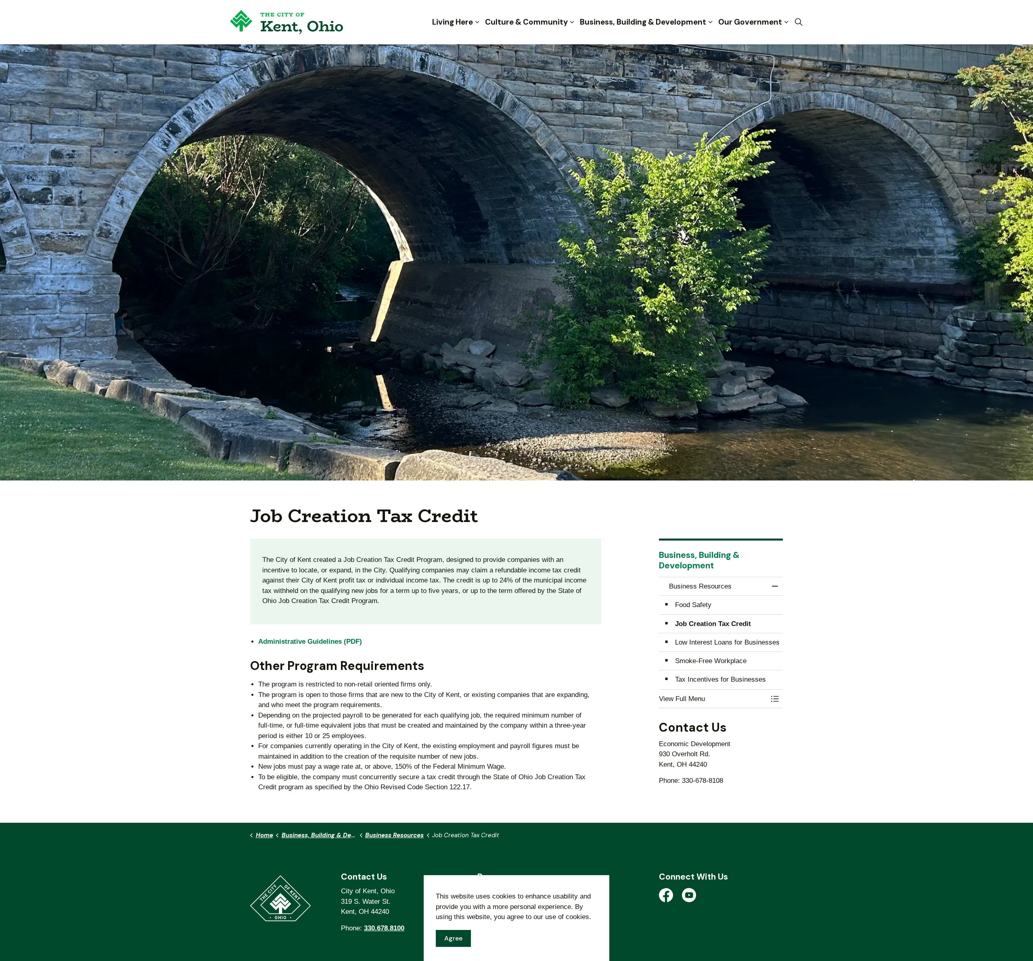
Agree (453, 938)
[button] (713, 699)
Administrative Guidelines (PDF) (310, 641)
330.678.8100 (384, 928)
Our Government (750, 22)
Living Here (452, 22)
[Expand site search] (798, 22)
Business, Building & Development (643, 22)
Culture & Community (526, 22)
